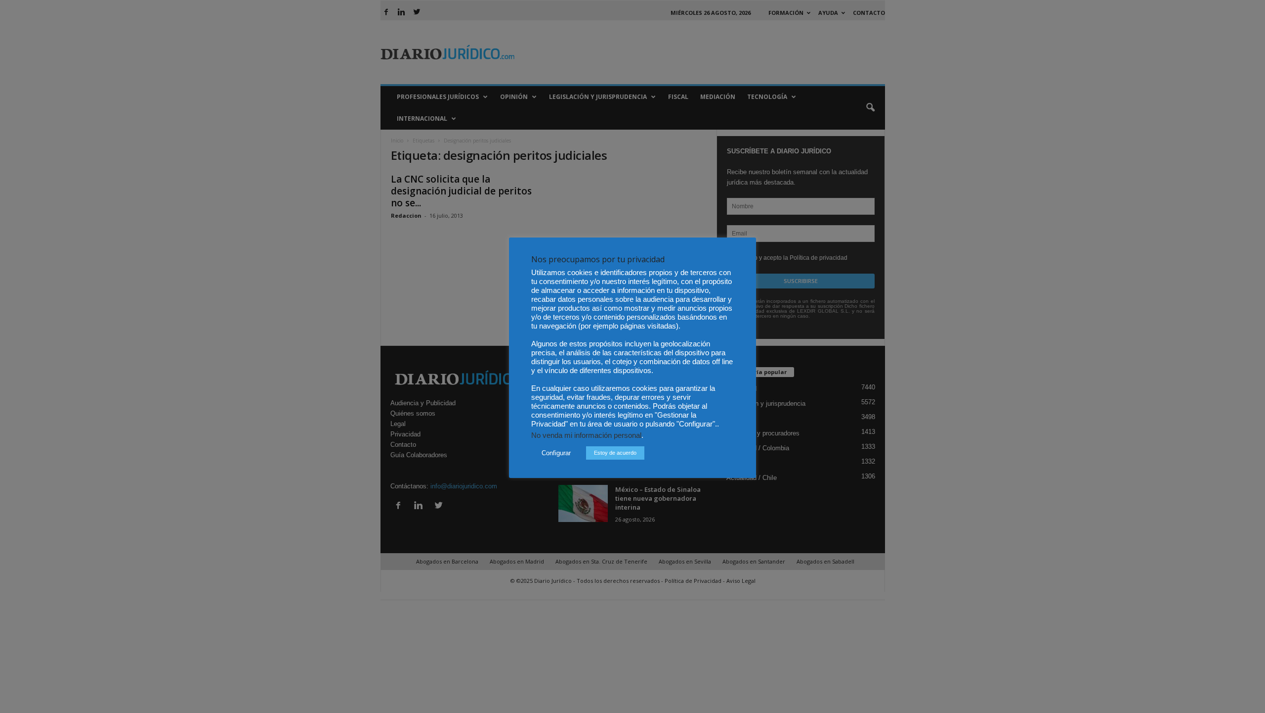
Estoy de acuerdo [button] (615, 453)
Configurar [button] (556, 453)
